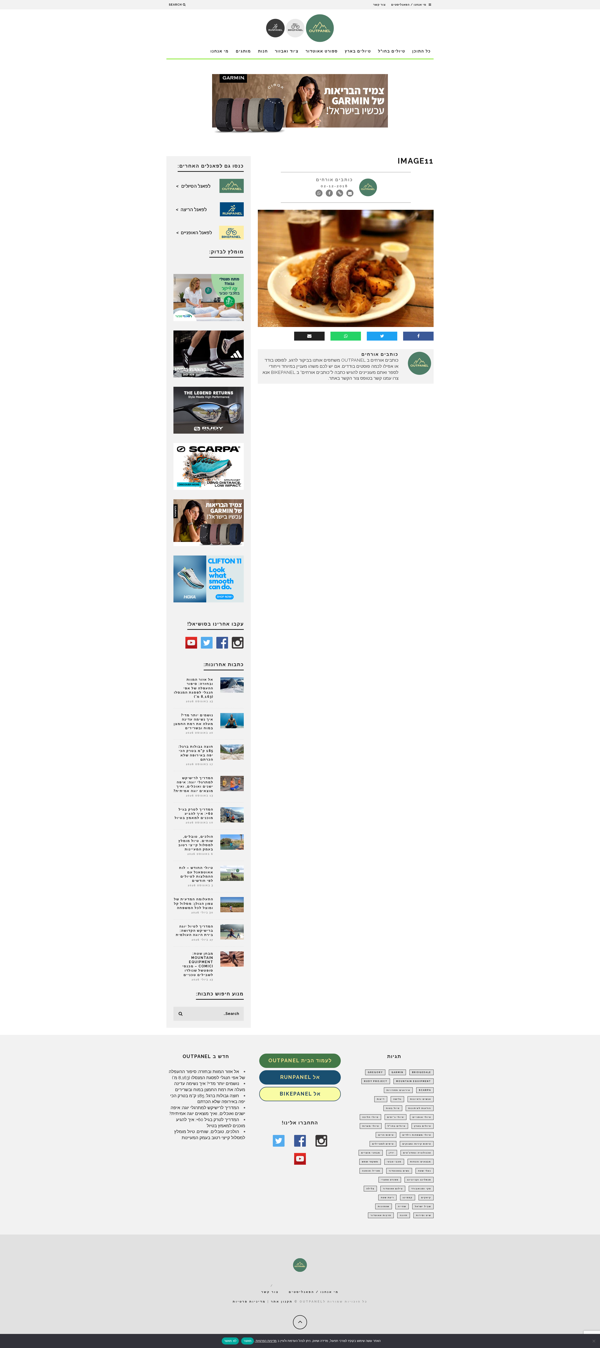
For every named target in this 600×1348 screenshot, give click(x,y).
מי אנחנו (219, 51)
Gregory (375, 1072)
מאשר (247, 1341)
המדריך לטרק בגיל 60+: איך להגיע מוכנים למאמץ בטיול (194, 813)
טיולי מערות (370, 1126)
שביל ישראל (423, 1206)
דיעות (381, 1099)
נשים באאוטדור (399, 1171)
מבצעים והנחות (420, 1161)
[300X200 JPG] (208, 353)
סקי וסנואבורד (421, 1188)
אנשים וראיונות (420, 1099)
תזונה (403, 1215)
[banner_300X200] (208, 578)
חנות (263, 51)
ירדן (391, 1153)
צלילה (370, 1188)
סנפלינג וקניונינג (419, 1180)
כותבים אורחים (334, 179)
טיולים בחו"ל (391, 51)
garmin (397, 1072)
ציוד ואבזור (287, 51)
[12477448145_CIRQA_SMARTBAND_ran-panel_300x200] (208, 522)
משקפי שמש (370, 1161)
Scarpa (425, 1090)
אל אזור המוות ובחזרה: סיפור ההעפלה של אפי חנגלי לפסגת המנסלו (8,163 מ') (193, 688)
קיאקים (426, 1197)
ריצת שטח (387, 1197)
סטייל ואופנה (371, 1171)
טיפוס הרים (386, 1135)
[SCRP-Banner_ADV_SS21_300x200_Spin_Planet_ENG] (208, 466)
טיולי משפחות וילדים (416, 1135)
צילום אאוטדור (393, 1188)
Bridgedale (421, 1072)
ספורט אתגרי (389, 1180)
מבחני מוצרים (370, 1153)
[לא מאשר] (594, 1341)
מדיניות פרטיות (249, 1301)
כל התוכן (421, 51)
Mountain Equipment (413, 1081)
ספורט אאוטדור (322, 51)
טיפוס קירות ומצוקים (416, 1144)
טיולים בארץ (358, 51)
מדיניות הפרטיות (266, 1341)
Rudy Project (375, 1081)
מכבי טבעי (394, 1161)
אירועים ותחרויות (398, 1090)
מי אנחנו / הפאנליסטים (408, 4)
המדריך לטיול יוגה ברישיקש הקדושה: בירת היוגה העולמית (194, 930)
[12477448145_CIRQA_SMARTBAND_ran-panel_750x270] (300, 105)
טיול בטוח (393, 1108)
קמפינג (407, 1197)
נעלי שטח (424, 1171)
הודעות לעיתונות (419, 1108)
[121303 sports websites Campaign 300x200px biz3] (208, 297)
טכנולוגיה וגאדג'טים (417, 1153)
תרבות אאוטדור (381, 1215)
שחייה (402, 1206)
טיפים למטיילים (383, 1144)
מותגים (243, 51)
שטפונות (383, 1206)
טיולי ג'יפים (395, 1117)
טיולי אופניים (421, 1117)
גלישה (397, 1099)
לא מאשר (230, 1341)
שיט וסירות (423, 1215)
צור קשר (379, 4)
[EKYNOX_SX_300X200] (208, 409)
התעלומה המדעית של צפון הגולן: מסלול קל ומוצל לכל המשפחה (193, 903)
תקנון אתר (282, 1301)
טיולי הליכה (370, 1117)
